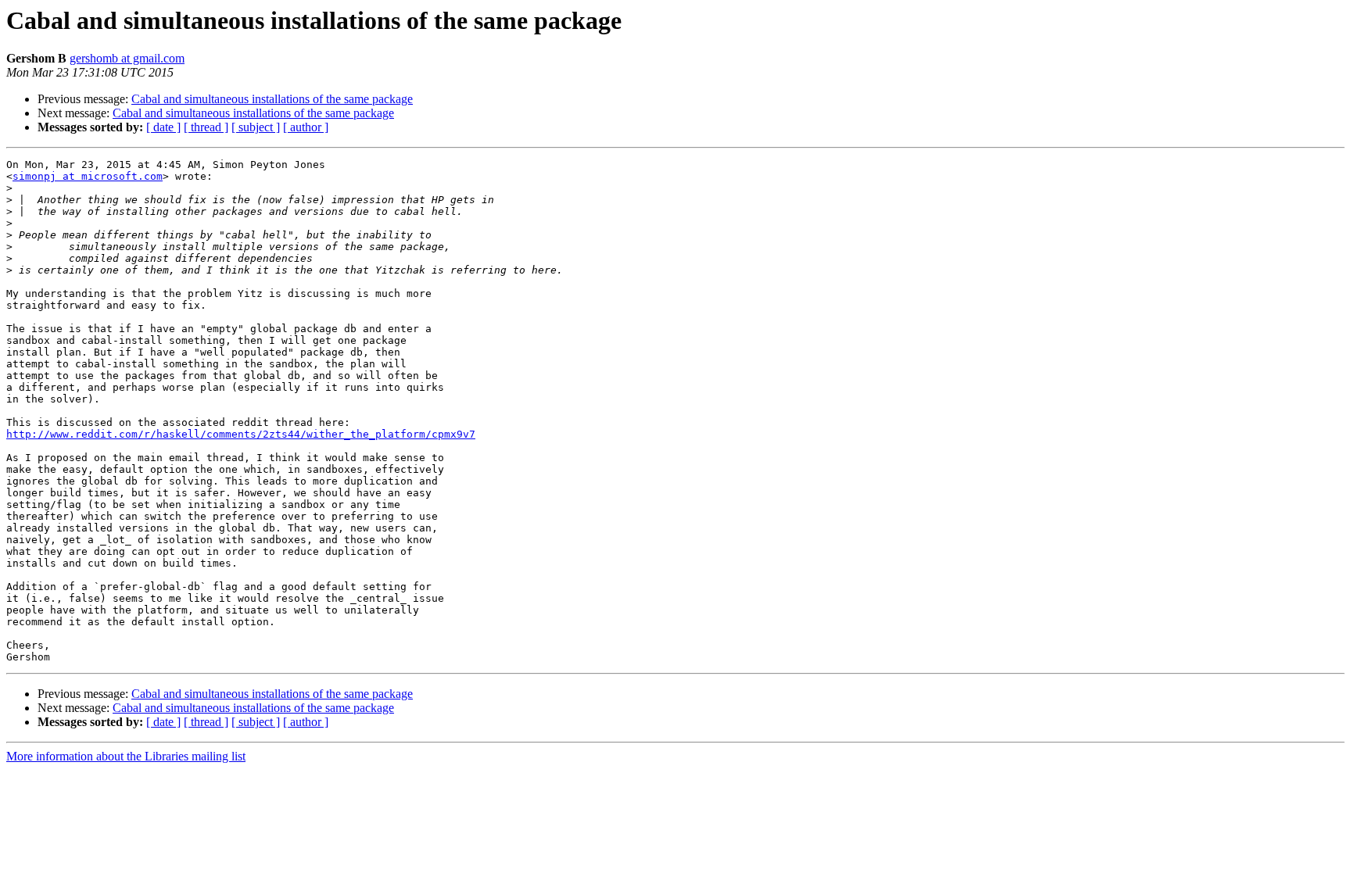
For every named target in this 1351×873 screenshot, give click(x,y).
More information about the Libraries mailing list (125, 756)
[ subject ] (255, 127)
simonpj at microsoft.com (88, 176)
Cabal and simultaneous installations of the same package (272, 99)
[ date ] (163, 127)
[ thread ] (206, 127)
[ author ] (305, 127)
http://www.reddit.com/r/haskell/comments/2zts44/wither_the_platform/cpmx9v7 (240, 434)
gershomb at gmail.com (127, 58)
